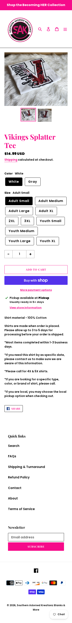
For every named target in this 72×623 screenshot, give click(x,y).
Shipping (10, 160)
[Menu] (65, 29)
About (13, 498)
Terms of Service (21, 509)
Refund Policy (19, 477)
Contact (14, 488)
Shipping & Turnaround (26, 467)
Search (13, 446)
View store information (26, 307)
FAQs (12, 456)
